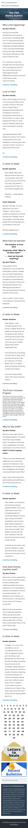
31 (10, 722)
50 (6, 735)
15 (8, 712)
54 (22, 735)
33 (18, 722)
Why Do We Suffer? (12, 426)
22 (14, 715)
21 (10, 715)
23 (18, 715)
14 (4, 712)
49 (23, 731)
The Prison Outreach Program (13, 391)
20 (5, 715)
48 (18, 731)
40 (5, 728)
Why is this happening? (14, 24)
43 (18, 728)
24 (22, 715)
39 (22, 725)
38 (18, 725)
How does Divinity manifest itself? (11, 568)
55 (14, 738)
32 (14, 722)
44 (22, 728)
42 (14, 728)
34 (22, 722)
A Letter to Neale (11, 163)
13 (23, 709)
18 (20, 712)
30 (5, 722)
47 (14, 731)
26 (10, 718)
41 (10, 728)
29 (22, 718)
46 (9, 731)
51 (10, 735)
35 (5, 725)
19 (24, 712)
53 (18, 735)
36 (10, 725)
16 (12, 712)
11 (15, 709)
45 (5, 731)
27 (14, 718)
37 (14, 725)
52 (14, 735)
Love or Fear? (9, 91)
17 (16, 712)
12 (19, 709)
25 (5, 718)
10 (12, 709)
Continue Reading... (10, 85)
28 (18, 718)
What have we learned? (14, 240)
